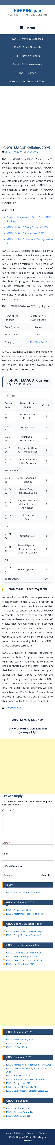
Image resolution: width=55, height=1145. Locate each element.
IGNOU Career (27, 73)
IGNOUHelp (32, 152)
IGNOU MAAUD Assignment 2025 (26, 233)
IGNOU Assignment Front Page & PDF (25, 913)
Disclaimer (43, 1133)
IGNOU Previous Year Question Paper (24, 931)
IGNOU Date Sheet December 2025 (23, 952)
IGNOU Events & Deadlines (27, 39)
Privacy (19, 1133)
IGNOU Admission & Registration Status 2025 (28, 1064)
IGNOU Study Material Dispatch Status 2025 (28, 1090)
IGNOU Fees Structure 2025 (20, 1075)
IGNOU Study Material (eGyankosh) (23, 935)
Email (5, 853)
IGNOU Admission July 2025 (19, 1039)
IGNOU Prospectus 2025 (18, 1083)
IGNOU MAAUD (38, 342)
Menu (31, 28)
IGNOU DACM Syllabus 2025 (28, 720)
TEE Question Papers (27, 56)
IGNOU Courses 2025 (16, 1043)
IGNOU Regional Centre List (20, 1112)
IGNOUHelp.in (27, 10)
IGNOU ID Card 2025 (16, 1047)
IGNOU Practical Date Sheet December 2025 (28, 1079)
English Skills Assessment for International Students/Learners (27, 64)
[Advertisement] (27, 114)
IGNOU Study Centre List (18, 1115)
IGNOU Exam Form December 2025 (24, 960)
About (9, 1133)
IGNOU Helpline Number (18, 1108)
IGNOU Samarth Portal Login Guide (23, 892)
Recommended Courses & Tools (27, 81)
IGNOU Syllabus (13, 707)
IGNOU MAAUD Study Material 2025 (27, 227)
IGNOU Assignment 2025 (18, 910)
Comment (8, 810)
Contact (31, 1133)
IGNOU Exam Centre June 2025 (21, 956)
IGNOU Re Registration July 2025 (22, 1086)
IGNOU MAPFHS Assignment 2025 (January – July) (27, 730)
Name (6, 842)
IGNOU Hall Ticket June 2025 (20, 964)
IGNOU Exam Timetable (27, 47)
